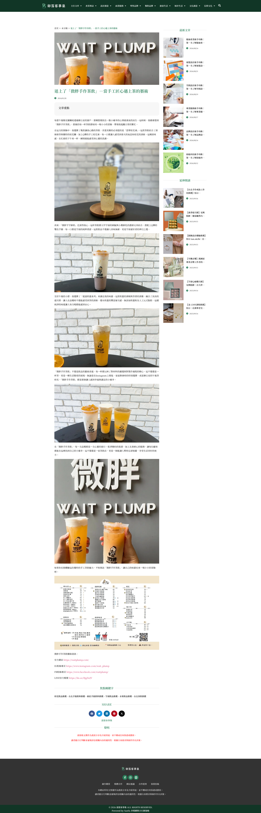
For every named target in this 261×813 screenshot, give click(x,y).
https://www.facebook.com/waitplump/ (87, 671)
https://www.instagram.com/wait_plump (87, 666)
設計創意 (104, 5)
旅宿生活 (164, 5)
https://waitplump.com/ (76, 659)
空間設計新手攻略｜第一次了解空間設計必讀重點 (195, 88)
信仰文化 (208, 5)
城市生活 (179, 5)
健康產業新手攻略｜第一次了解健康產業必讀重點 (195, 42)
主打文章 (75, 5)
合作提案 (143, 784)
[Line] (136, 777)
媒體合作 (118, 784)
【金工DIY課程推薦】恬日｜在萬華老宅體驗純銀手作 (196, 308)
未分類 (64, 28)
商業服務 (119, 5)
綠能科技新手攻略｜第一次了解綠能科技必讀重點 (195, 157)
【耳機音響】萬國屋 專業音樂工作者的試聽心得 (195, 262)
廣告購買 (106, 784)
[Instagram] (130, 777)
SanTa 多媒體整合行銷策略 (136, 810)
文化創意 (193, 5)
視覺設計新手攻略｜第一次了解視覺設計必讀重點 (195, 65)
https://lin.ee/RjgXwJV (80, 677)
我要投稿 (155, 784)
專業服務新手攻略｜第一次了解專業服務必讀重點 (195, 111)
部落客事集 (106, 720)
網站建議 (130, 784)
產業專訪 (90, 5)
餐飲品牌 (149, 5)
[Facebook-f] (124, 777)
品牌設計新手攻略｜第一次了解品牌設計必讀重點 (195, 135)
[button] (219, 5)
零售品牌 (134, 5)
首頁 (56, 28)
